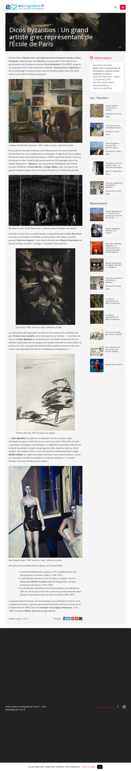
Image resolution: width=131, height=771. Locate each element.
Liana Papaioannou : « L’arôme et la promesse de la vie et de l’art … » (113, 214)
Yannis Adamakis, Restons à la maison (112, 230)
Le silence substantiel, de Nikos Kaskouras (112, 301)
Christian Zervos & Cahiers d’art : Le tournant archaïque (113, 165)
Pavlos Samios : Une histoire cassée (112, 107)
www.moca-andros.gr (102, 88)
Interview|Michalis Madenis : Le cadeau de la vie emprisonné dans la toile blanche (113, 247)
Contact (109, 707)
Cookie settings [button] (88, 766)
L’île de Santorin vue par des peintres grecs (112, 145)
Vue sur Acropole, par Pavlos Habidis (113, 333)
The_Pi (22, 709)
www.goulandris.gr (101, 85)
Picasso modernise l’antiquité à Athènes (113, 185)
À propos (98, 707)
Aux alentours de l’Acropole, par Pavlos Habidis (112, 349)
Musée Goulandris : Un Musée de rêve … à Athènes (113, 265)
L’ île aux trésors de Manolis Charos (113, 126)
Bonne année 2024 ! (113, 365)
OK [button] (100, 767)
